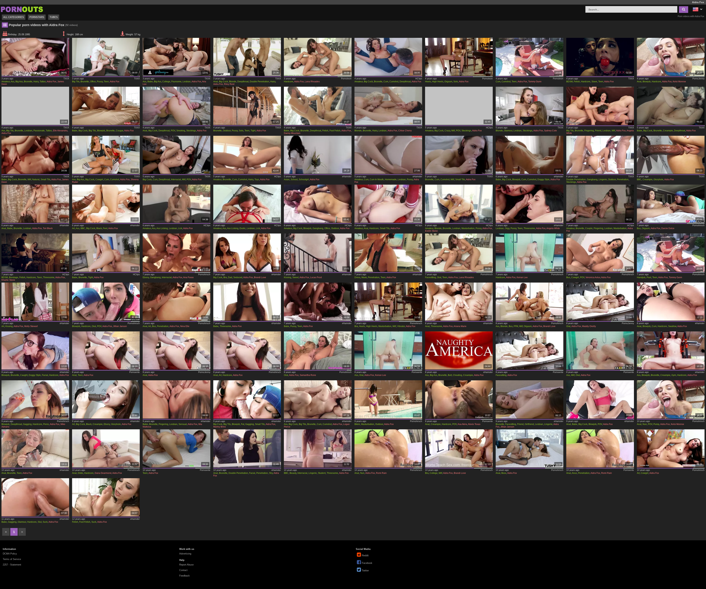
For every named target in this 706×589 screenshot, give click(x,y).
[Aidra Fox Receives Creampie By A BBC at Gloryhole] (671, 155)
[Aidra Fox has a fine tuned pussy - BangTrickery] (106, 57)
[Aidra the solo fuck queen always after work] (459, 57)
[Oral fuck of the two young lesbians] (600, 302)
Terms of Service (12, 559)
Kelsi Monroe (679, 81)
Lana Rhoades (312, 81)
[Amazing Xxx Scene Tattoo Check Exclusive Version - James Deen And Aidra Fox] (35, 57)
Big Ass (19, 81)
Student (322, 473)
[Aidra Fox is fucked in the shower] (600, 350)
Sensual (183, 424)
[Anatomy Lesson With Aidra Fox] (177, 155)
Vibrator (401, 326)
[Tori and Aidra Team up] (35, 204)
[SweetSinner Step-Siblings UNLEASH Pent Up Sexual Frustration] (318, 253)
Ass (12, 81)
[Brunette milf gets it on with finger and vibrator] (388, 302)
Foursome (176, 81)
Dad (230, 277)
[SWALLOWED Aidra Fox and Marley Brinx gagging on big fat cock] (247, 399)
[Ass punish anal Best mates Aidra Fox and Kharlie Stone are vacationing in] (35, 253)
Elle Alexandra (60, 130)
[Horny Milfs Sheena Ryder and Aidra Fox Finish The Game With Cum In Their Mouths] (106, 155)
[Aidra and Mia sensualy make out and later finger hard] (177, 399)
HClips (418, 78)
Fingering (589, 130)
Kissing (287, 277)
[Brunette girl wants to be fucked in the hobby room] (106, 350)
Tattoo (43, 81)
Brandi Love (260, 277)
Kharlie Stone (8, 280)
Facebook (367, 563)
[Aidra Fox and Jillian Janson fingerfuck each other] (530, 399)
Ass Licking (162, 228)
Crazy (447, 130)
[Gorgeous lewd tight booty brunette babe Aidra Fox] (106, 253)
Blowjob (647, 81)
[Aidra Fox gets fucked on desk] (671, 448)
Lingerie (603, 179)
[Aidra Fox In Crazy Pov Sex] (459, 106)
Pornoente (134, 372)
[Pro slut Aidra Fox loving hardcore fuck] (35, 497)
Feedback (184, 575)
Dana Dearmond (103, 473)
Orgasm (448, 81)
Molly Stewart (31, 326)
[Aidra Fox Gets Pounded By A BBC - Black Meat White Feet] (106, 204)
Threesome (529, 228)
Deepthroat (243, 81)
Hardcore (288, 81)
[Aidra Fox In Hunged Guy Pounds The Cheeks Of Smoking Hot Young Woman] (177, 106)
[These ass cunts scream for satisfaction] (388, 448)
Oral (439, 277)
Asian (287, 179)
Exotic (243, 228)
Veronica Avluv (593, 277)
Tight (253, 130)
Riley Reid (229, 84)
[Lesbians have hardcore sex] (106, 448)
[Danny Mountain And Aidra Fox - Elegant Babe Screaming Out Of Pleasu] (318, 106)
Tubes (54, 17)
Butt (450, 375)
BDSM (569, 81)
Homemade (391, 179)
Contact (183, 570)
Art (73, 228)
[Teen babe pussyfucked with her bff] (318, 302)
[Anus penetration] (600, 448)
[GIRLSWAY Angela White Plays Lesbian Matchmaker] (530, 204)
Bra (225, 277)
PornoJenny (698, 78)
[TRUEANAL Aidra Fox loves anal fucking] (671, 302)
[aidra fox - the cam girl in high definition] (459, 155)
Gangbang (592, 179)
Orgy (507, 228)
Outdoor (227, 130)
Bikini (357, 424)
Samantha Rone (308, 375)
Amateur (5, 81)
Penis (46, 424)
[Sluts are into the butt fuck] (671, 57)
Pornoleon (346, 78)
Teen (106, 81)
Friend (598, 130)
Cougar (119, 130)
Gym (673, 375)
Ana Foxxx (188, 277)
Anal (215, 81)
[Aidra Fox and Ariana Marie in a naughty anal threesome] (459, 302)
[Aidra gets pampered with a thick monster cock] (530, 57)
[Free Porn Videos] (22, 9)
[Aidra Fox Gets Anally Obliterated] (35, 448)
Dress (357, 277)
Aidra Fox (51, 81)
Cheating (457, 375)
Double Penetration (259, 81)
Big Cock (223, 81)
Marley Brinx (219, 426)
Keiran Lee (522, 277)
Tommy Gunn (534, 81)
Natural (36, 179)
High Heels (437, 81)
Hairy (36, 81)
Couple (589, 228)
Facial (45, 375)
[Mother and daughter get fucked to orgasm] (530, 302)
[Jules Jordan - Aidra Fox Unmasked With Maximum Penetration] (388, 253)
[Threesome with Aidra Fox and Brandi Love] (459, 448)
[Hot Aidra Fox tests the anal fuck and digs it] (177, 350)
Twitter (365, 570)
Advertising (185, 553)
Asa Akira (462, 424)
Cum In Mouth (377, 179)
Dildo (80, 473)
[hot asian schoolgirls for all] (318, 155)
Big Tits (75, 81)
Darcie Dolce (667, 228)
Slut (40, 522)
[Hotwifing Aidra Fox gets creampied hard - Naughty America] (459, 350)
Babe (150, 81)
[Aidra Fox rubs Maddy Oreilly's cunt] (530, 350)
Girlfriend (529, 424)
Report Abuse (186, 564)
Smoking (180, 130)
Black (99, 228)
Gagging (27, 424)
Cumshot (393, 81)
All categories (13, 17)
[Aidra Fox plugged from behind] (177, 448)
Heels (428, 81)
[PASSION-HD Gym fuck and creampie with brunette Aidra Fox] (671, 350)
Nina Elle (184, 326)
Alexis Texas (474, 424)
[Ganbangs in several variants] (177, 253)
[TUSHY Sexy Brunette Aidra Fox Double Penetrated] (247, 448)
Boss (503, 473)
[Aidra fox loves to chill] (388, 204)
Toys (256, 179)
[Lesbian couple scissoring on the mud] (600, 204)
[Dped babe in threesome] (247, 302)
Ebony (146, 277)
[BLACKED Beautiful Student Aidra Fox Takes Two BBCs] (318, 448)
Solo (455, 81)
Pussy (100, 81)
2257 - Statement (12, 564)
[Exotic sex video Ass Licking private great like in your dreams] (247, 204)
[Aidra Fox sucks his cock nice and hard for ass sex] (247, 350)
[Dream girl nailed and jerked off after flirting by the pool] (671, 253)
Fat (242, 424)
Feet (105, 228)
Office (93, 81)
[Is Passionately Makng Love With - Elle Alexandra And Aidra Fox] (35, 106)
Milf (453, 130)
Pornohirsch (698, 225)
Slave (594, 81)
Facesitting (430, 277)
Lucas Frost (316, 277)
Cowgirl (99, 179)
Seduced (237, 277)
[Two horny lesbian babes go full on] (318, 57)
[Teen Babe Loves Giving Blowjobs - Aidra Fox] (106, 106)
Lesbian (187, 81)
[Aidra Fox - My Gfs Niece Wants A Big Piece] (247, 155)
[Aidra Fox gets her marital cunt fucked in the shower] (530, 253)
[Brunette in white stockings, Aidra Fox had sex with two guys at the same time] (600, 155)
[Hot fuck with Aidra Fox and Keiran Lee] (388, 350)
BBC (639, 179)
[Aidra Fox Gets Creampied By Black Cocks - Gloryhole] (106, 399)
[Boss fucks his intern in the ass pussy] (530, 448)
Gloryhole (658, 179)
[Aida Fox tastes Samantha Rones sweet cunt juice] (318, 350)
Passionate (39, 130)
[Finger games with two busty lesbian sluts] (671, 204)
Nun (645, 424)
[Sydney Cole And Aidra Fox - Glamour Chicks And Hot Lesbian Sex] (530, 106)
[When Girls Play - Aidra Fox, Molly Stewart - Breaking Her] (35, 302)
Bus (639, 228)
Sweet (295, 277)
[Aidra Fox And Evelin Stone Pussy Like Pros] (459, 204)
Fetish (577, 81)
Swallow (672, 326)
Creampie (668, 130)
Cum (386, 81)
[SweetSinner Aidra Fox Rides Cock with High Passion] (318, 399)
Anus (574, 473)
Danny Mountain (292, 133)
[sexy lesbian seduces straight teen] (388, 155)
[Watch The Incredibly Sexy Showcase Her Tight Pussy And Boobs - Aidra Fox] (247, 106)
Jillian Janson (120, 326)
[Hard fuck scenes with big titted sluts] (177, 302)
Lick (180, 228)
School (294, 179)
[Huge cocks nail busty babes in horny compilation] (600, 253)
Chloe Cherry (405, 130)
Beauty (293, 473)
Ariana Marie (460, 326)
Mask (364, 277)
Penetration (623, 179)
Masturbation (468, 228)
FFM (516, 326)
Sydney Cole (550, 130)
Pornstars (36, 17)
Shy (271, 473)
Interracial (176, 179)
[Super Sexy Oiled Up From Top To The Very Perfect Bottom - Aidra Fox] (388, 57)
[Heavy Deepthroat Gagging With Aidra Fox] (35, 399)
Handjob (641, 277)
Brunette (28, 81)
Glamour (508, 130)
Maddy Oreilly (589, 326)
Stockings (191, 130)
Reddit (365, 555)
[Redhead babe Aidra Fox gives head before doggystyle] (530, 155)
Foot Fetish (334, 130)
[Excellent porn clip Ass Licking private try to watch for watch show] (177, 204)
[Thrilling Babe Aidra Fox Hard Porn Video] (671, 106)
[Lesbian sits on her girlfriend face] (459, 253)
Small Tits (45, 179)
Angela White (553, 228)
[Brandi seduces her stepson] (247, 253)
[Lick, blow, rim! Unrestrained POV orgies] (106, 302)
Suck (45, 522)
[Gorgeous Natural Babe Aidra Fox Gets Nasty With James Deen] (35, 155)
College (166, 81)
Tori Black (48, 228)
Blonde (232, 81)
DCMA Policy (10, 553)
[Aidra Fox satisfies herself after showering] (388, 399)
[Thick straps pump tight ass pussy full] (671, 399)
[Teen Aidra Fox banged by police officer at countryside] (318, 204)
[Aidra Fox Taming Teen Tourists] (600, 57)
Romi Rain (381, 473)
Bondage (13, 277)
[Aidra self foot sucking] (106, 497)
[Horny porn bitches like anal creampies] (459, 399)
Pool (649, 277)
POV (173, 130)
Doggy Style (543, 179)
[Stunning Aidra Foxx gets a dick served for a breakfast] (600, 399)
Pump (656, 424)
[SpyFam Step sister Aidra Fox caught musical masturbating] (35, 350)
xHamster (347, 176)
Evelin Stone (431, 231)
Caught (24, 375)
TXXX (66, 78)
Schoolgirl (304, 179)
